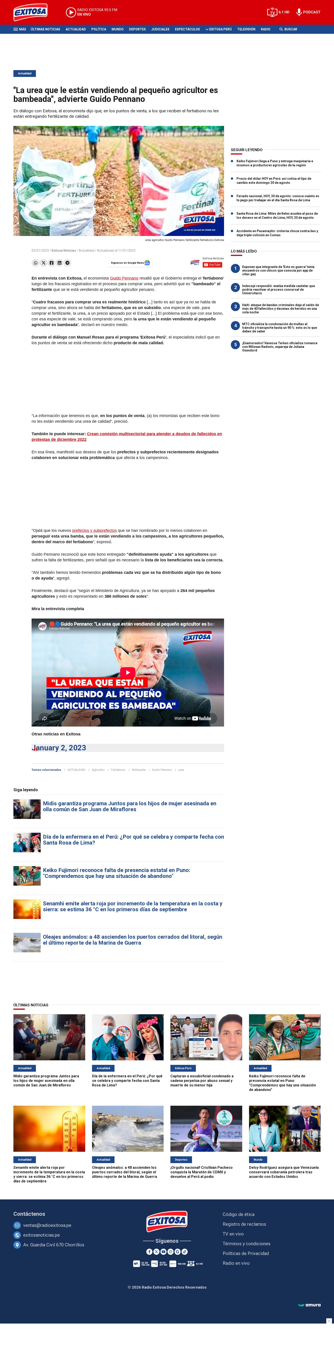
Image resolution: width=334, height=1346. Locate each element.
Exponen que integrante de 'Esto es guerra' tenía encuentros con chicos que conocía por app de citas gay (278, 270)
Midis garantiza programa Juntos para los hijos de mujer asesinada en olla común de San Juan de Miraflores (129, 806)
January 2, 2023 (59, 747)
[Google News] (177, 1252)
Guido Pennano (124, 278)
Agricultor (98, 769)
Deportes (137, 29)
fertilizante (139, 769)
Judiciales (160, 29)
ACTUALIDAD (76, 769)
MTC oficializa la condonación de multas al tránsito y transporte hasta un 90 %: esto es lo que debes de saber (279, 327)
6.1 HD (284, 12)
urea (181, 769)
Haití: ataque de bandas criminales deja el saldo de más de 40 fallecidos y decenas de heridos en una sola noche (280, 308)
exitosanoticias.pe (41, 1235)
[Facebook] (51, 263)
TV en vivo (233, 1234)
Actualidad (76, 29)
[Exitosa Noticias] (34, 12)
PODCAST (312, 12)
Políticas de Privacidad (246, 1253)
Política (98, 29)
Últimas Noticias (45, 29)
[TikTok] (185, 1252)
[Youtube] (163, 1252)
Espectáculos (187, 29)
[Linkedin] (59, 263)
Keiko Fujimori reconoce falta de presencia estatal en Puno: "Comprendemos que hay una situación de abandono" (116, 873)
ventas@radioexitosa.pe (47, 1225)
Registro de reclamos (244, 1224)
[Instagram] (170, 1252)
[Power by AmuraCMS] (309, 1305)
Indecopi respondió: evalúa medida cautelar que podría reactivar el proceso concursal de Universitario (278, 289)
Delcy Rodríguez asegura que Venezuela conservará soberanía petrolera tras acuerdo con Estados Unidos (284, 1172)
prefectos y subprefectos (94, 530)
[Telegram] (67, 263)
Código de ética (238, 1214)
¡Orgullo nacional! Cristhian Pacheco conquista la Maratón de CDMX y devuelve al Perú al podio (201, 1172)
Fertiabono (118, 769)
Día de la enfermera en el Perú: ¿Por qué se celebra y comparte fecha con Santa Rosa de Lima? (133, 840)
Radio (265, 29)
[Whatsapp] (36, 263)
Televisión (246, 29)
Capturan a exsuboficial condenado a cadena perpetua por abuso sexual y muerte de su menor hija (202, 1080)
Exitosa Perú (220, 29)
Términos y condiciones (246, 1243)
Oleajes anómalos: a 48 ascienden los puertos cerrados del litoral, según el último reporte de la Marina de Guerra (132, 940)
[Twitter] (43, 263)
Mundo (118, 29)
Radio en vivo (236, 1263)
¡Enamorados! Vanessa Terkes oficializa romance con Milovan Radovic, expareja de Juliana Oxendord (279, 346)
